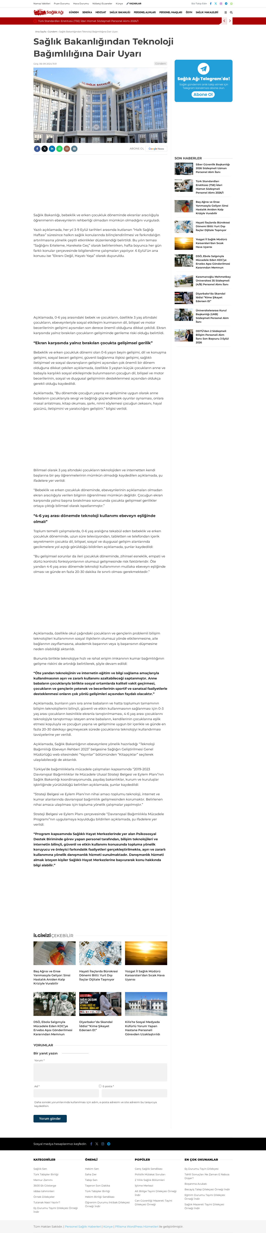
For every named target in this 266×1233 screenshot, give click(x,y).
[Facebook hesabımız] (211, 3)
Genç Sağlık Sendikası (148, 1168)
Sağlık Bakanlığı (120, 12)
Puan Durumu (62, 3)
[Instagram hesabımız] (221, 3)
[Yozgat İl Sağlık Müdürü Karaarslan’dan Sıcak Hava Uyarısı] (146, 954)
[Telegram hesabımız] (226, 3)
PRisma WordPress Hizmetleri (136, 1226)
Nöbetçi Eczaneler (102, 3)
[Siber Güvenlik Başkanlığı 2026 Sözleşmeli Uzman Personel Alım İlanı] (184, 174)
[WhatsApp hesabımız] (231, 3)
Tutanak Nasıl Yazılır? (46, 1202)
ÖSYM (189, 12)
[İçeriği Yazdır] (74, 149)
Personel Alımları (145, 12)
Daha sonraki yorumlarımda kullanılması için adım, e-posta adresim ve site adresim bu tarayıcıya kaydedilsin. (95, 1104)
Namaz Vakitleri (41, 3)
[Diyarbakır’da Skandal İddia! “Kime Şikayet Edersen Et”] (100, 1004)
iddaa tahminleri (43, 1191)
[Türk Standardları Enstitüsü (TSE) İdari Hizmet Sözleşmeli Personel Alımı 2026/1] (184, 190)
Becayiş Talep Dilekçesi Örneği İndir (207, 1189)
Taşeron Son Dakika (97, 1185)
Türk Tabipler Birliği (45, 1174)
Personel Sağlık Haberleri (83, 1226)
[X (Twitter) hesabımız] (215, 3)
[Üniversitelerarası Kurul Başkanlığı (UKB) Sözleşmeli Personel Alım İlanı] (184, 320)
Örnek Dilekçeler (44, 1196)
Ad (36, 1086)
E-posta (108, 1086)
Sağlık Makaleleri (207, 12)
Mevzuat (101, 12)
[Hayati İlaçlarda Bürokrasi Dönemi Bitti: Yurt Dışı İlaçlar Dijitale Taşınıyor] (100, 954)
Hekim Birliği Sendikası (100, 1196)
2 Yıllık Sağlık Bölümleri (150, 1180)
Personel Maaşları (170, 12)
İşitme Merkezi (144, 1185)
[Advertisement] (100, 183)
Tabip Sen (91, 1180)
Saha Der (91, 1174)
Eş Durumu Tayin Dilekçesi (202, 1168)
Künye (119, 3)
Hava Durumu (81, 3)
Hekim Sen (92, 1168)
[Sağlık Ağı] (48, 15)
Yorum (39, 1060)
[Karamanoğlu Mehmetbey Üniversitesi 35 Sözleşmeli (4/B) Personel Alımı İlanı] (184, 286)
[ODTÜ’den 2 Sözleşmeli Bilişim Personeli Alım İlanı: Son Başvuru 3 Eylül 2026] (184, 340)
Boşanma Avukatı (196, 1183)
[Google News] (156, 148)
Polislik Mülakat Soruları (150, 1174)
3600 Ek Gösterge (44, 1185)
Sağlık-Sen (40, 1168)
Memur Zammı (43, 1180)
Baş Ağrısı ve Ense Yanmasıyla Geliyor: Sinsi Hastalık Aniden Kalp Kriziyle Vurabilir (126, 21)
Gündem (74, 12)
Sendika (87, 12)
